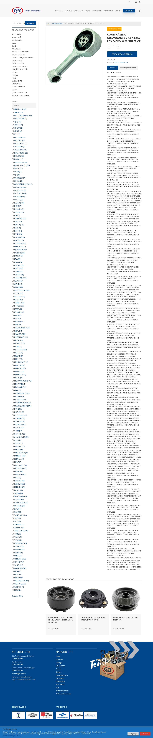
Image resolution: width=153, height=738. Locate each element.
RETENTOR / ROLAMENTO (21, 95)
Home (58, 656)
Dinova (87, 10)
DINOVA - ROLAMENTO (20, 66)
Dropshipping (97, 10)
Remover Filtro (17, 596)
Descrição (112, 68)
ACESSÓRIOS (16, 34)
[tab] (112, 68)
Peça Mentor (108, 10)
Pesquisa (30, 23)
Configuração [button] (133, 734)
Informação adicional (128, 68)
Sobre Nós (59, 10)
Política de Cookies (62, 691)
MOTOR (14, 90)
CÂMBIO (15, 46)
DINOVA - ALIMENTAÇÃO (20, 52)
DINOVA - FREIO (17, 61)
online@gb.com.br (19, 673)
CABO (14, 43)
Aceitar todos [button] (145, 734)
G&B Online (129, 10)
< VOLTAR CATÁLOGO (114, 29)
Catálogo (68, 10)
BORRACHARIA (17, 40)
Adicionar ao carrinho (122, 54)
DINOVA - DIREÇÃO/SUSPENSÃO (23, 58)
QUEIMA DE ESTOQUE (19, 93)
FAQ (57, 688)
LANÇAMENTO (17, 81)
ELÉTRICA (15, 72)
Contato (118, 10)
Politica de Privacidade (63, 694)
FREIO (14, 78)
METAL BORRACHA (18, 87)
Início (48, 23)
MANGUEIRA (16, 84)
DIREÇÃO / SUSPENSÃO (20, 69)
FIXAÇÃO (15, 75)
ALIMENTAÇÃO (17, 37)
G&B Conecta (78, 10)
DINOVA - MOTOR (18, 63)
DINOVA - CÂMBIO (18, 55)
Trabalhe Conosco (62, 675)
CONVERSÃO (16, 49)
